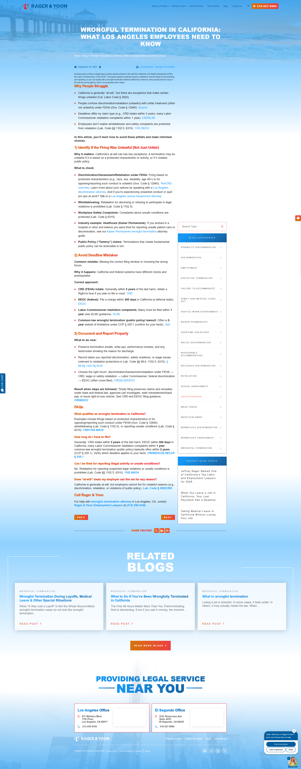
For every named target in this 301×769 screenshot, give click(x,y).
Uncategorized (146, 67)
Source (142, 107)
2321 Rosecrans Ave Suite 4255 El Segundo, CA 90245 (171, 719)
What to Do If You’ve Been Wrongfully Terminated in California (149, 598)
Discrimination (191, 258)
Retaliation (189, 376)
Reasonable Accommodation (192, 354)
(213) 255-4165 (136, 505)
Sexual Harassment (194, 386)
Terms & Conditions (126, 751)
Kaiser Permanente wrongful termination (132, 231)
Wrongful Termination (165, 67)
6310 (146, 128)
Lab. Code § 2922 (154, 488)
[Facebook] (167, 530)
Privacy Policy (112, 751)
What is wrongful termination (225, 596)
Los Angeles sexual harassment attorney (136, 196)
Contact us (237, 6)
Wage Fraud (189, 407)
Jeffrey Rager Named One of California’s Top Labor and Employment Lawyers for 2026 (199, 476)
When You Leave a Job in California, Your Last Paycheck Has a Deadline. (199, 496)
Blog (226, 6)
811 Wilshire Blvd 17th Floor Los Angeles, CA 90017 (94, 719)
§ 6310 (98, 365)
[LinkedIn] (161, 530)
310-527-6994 (267, 6)
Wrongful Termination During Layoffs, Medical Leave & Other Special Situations (56, 598)
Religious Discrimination (198, 366)
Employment (189, 268)
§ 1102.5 (89, 365)
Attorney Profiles (159, 6)
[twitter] (156, 530)
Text (163, 183)
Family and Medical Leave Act (198, 300)
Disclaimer (138, 751)
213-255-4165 (89, 726)
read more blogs (149, 645)
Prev (81, 517)
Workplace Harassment (197, 438)
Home (77, 56)
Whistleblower (191, 417)
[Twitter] (224, 751)
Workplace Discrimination (199, 427)
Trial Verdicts (213, 6)
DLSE (151, 117)
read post (30, 624)
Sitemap (147, 751)
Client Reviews (196, 6)
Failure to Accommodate (198, 289)
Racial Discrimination (196, 343)
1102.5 (139, 128)
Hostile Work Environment (199, 312)
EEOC (82, 303)
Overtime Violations (195, 332)
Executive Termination (197, 278)
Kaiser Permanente (194, 322)
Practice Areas (178, 6)
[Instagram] (218, 751)
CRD (145, 117)
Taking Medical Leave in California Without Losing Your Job (198, 514)
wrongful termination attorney (111, 501)
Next (168, 517)
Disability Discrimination (198, 247)
